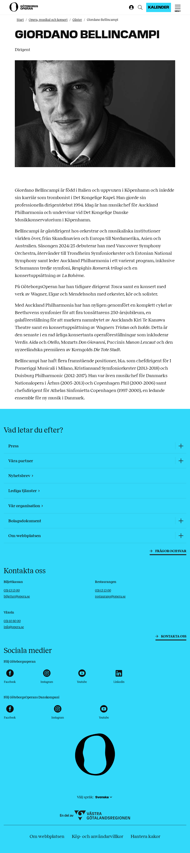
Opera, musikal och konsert (48, 20)
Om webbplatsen (47, 836)
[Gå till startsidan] (24, 7)
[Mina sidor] (130, 7)
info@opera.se (14, 627)
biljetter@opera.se (17, 596)
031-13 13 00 (12, 590)
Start (20, 20)
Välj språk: (85, 797)
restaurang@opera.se (110, 596)
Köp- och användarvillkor (97, 836)
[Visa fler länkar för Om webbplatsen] (180, 535)
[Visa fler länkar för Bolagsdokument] (180, 520)
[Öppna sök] (140, 7)
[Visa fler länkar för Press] (180, 445)
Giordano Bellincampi (102, 20)
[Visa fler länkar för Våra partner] (180, 460)
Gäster (77, 20)
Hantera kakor (145, 836)
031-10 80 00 (12, 621)
